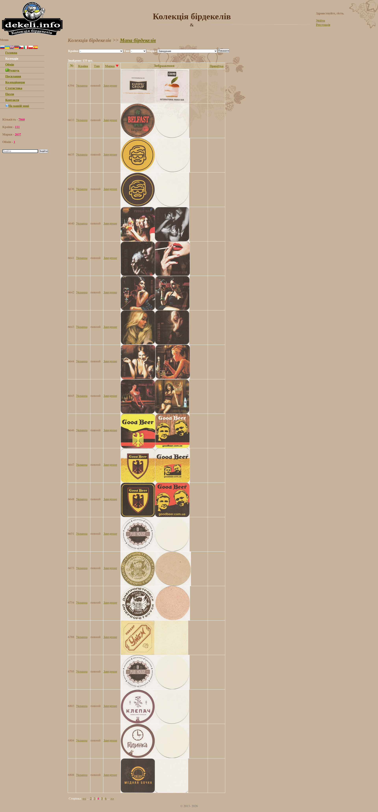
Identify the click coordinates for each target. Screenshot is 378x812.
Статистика (13, 88)
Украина (81, 85)
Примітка (216, 66)
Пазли (9, 94)
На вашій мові (18, 105)
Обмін (9, 64)
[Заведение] (155, 102)
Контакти (12, 99)
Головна (11, 52)
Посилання (13, 76)
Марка (110, 66)
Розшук (13, 70)
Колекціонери (15, 82)
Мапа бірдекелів (138, 40)
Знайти (43, 151)
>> (112, 798)
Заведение (110, 85)
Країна (83, 66)
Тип (97, 66)
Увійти (320, 20)
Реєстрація (323, 24)
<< (84, 798)
